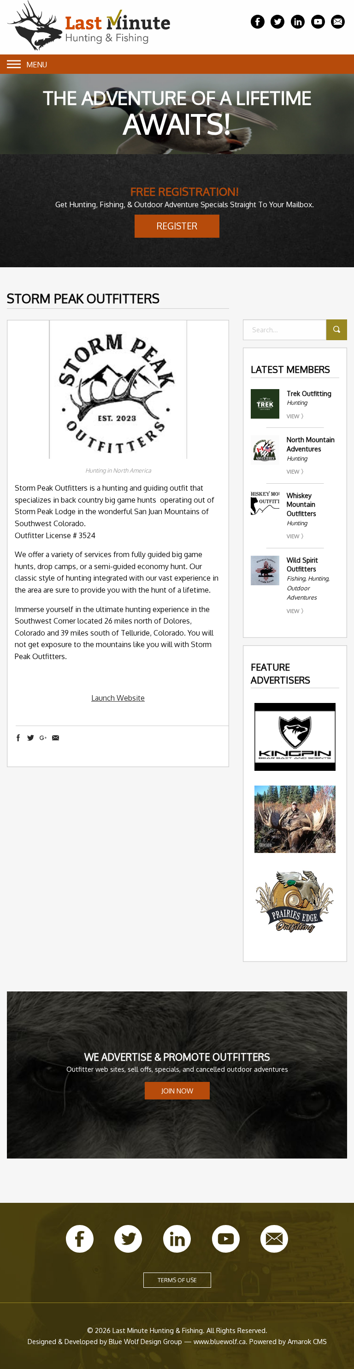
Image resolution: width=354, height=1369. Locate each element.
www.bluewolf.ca (220, 1341)
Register (177, 226)
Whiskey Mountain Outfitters (301, 504)
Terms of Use (177, 1280)
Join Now (177, 1091)
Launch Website (118, 698)
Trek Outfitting (309, 393)
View (293, 416)
